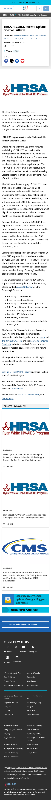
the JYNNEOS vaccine (12, 340)
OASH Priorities (33, 715)
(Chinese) (34, 725)
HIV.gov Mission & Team (13, 673)
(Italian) (32, 748)
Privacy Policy (9, 681)
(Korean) (33, 729)
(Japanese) (11, 756)
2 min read (9, 466)
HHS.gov (30, 706)
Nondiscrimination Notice (13, 685)
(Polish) (32, 744)
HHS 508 (7, 711)
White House (32, 711)
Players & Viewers (11, 702)
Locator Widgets (33, 673)
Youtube (23, 651)
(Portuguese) (13, 748)
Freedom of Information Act (36, 697)
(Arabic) (9, 737)
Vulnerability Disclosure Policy (13, 697)
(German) (11, 752)
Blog (12, 15)
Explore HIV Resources (25, 2)
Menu (9, 8)
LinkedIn (7, 662)
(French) (10, 744)
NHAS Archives (32, 685)
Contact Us (31, 677)
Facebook (32, 394)
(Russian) (34, 733)
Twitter (20, 394)
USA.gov (7, 706)
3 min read (9, 524)
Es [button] (46, 8)
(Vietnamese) (13, 729)
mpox (42, 337)
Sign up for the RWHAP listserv (16, 371)
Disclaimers (31, 681)
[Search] (38, 8)
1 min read (9, 587)
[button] (25, 458)
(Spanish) (11, 725)
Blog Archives (9, 677)
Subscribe (17, 661)
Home (4, 15)
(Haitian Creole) (36, 739)
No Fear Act (8, 715)
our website (17, 388)
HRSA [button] (16, 51)
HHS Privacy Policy (34, 702)
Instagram (7, 398)
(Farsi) (32, 752)
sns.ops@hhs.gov (24, 287)
